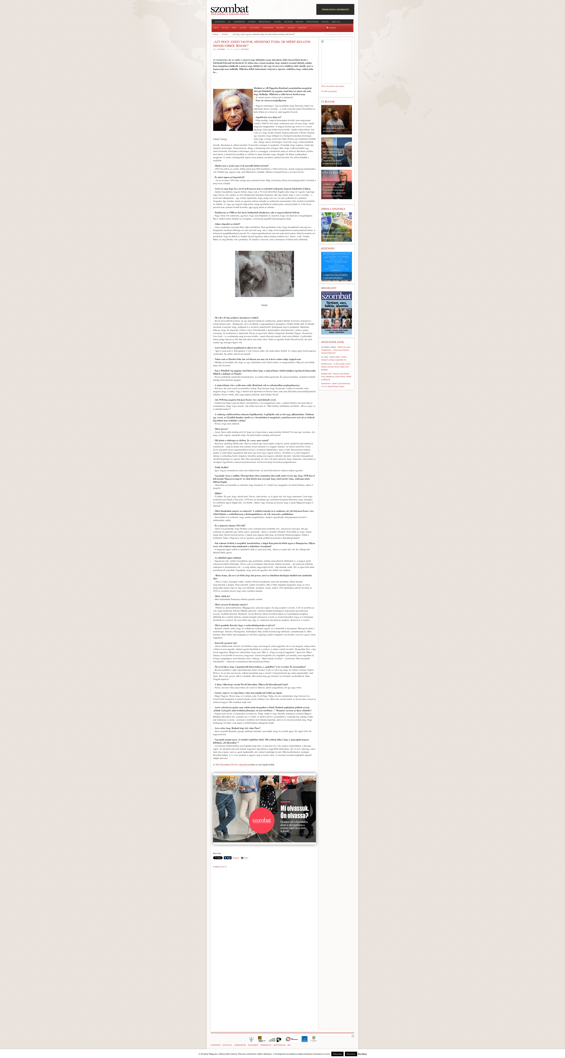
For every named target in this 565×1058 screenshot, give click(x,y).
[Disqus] (264, 910)
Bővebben (362, 1053)
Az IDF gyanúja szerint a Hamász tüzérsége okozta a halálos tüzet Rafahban (336, 366)
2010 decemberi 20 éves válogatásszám (233, 764)
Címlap (215, 34)
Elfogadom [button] (337, 1054)
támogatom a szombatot (335, 9)
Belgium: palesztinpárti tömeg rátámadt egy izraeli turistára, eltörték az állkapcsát (336, 376)
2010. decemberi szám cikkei (332, 86)
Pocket (236, 857)
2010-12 (223, 866)
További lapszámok (329, 91)
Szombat (221, 49)
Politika (225, 34)
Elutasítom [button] (351, 1054)
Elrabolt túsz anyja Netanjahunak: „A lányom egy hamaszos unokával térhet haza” (335, 350)
